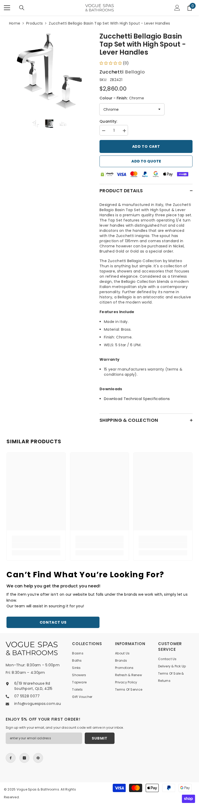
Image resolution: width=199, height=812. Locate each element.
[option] (49, 71)
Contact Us (53, 622)
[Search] (22, 8)
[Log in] (177, 8)
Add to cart (146, 146)
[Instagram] (24, 758)
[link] (36, 545)
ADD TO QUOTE (146, 161)
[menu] (7, 8)
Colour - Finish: (122, 98)
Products (34, 23)
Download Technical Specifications (137, 398)
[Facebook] (11, 758)
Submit (99, 738)
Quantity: (108, 121)
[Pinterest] (38, 758)
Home (14, 23)
